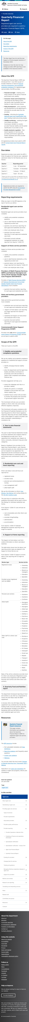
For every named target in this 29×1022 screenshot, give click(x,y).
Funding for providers (9, 857)
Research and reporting (8, 882)
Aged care (5, 787)
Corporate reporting (7, 922)
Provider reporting (8, 13)
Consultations (5, 969)
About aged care (7, 800)
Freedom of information (8, 926)
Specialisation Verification (12, 841)
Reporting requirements (10, 46)
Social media (5, 952)
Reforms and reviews (8, 878)
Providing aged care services (10, 808)
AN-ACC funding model (10, 495)
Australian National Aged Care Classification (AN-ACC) (15, 116)
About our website (6, 939)
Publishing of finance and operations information (14, 837)
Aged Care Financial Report (12, 849)
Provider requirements (9, 816)
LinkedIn (3, 973)
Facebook (4, 971)
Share (18, 32)
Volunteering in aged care (9, 804)
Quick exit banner (6, 950)
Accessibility (4, 941)
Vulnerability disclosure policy (9, 956)
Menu (6, 9)
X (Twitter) (4, 975)
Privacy (3, 948)
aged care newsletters (17, 768)
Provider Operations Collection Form (14, 832)
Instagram (4, 979)
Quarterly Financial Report (12, 853)
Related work (6, 894)
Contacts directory (6, 931)
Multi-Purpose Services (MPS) (17, 280)
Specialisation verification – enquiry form (15, 845)
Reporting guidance (9, 751)
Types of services (8, 812)
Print (11, 32)
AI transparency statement (8, 924)
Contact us (4, 929)
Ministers (3, 920)
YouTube (3, 977)
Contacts (5, 906)
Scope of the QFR (8, 48)
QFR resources (8, 743)
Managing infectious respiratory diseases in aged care (14, 869)
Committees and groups (8, 898)
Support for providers (9, 874)
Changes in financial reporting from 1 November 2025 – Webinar (14, 763)
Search (24, 9)
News (4, 890)
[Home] (14, 4)
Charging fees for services (10, 861)
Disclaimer (4, 945)
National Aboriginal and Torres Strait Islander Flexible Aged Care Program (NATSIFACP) (12, 283)
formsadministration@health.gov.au (10, 179)
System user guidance (10, 755)
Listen (5, 32)
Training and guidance (9, 865)
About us (3, 918)
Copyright (4, 943)
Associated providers (9, 820)
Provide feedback (8, 995)
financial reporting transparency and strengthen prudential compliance (12, 85)
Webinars (6, 758)
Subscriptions (5, 954)
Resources (6, 51)
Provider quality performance (11, 824)
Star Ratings (9, 493)
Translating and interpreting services (11, 886)
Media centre (5, 964)
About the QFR (7, 41)
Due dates (6, 44)
